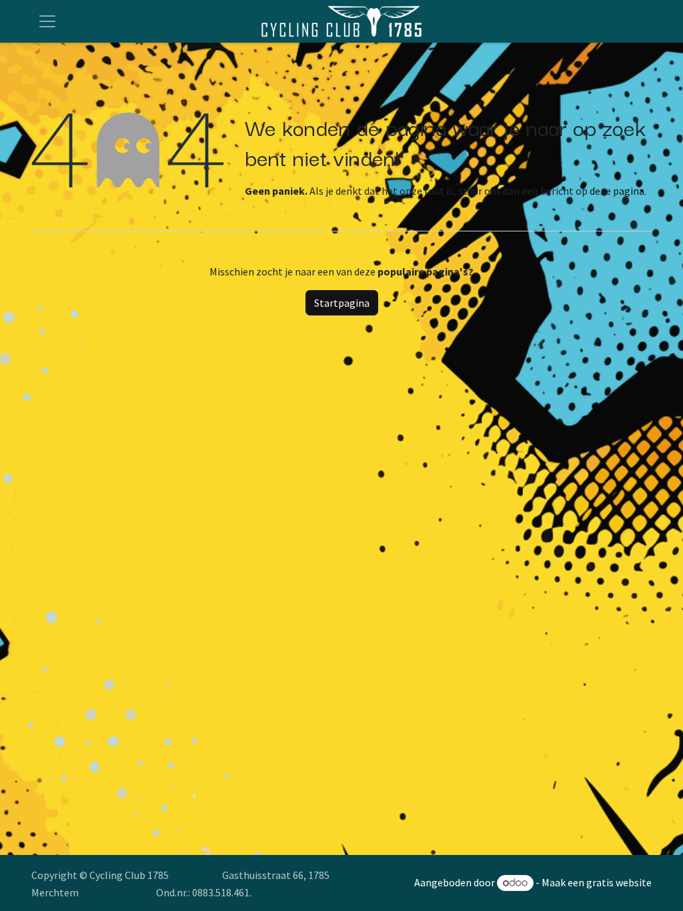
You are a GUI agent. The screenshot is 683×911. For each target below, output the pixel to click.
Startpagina (342, 302)
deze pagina (617, 190)
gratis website (619, 882)
